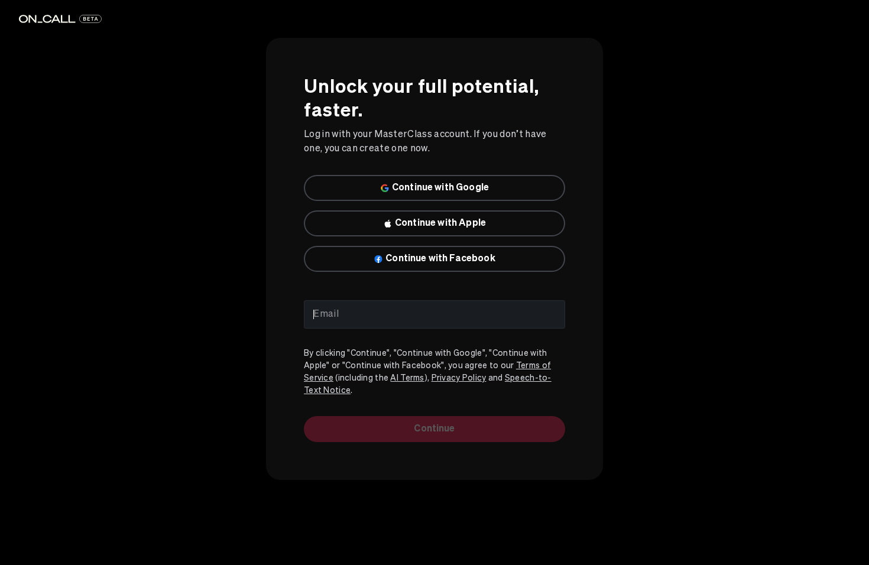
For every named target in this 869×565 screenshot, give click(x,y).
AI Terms (407, 378)
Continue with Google (440, 188)
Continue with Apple (440, 223)
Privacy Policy (459, 378)
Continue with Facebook (440, 259)
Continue (434, 429)
